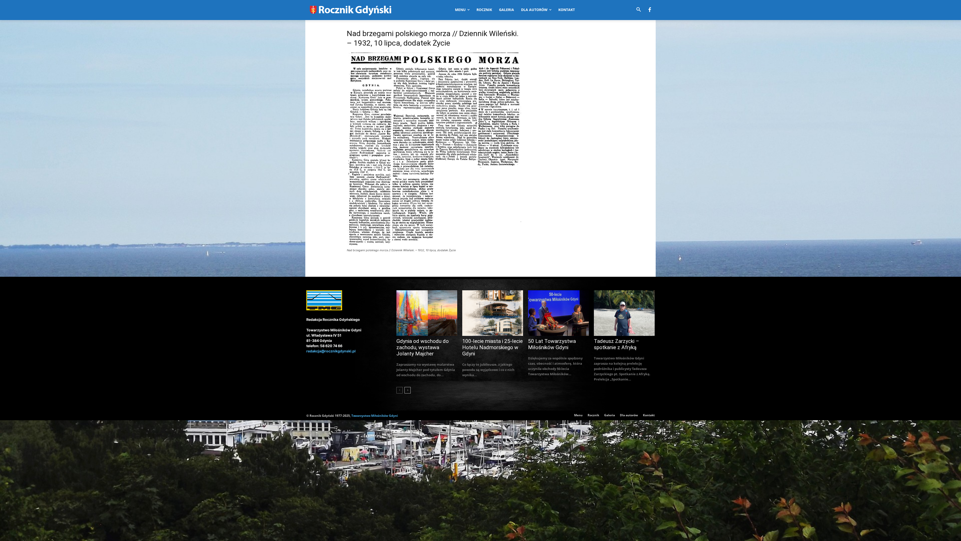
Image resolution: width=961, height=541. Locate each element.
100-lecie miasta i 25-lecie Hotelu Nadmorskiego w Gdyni (492, 347)
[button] (639, 10)
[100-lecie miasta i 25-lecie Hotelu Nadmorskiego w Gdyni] (492, 313)
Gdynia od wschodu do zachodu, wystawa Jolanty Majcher (422, 347)
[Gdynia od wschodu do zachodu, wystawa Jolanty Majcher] (426, 313)
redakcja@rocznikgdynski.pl (331, 351)
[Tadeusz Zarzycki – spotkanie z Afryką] (624, 313)
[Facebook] (650, 10)
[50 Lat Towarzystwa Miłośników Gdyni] (558, 313)
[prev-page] (399, 390)
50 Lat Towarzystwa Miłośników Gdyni (552, 344)
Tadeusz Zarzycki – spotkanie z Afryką (616, 344)
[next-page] (407, 390)
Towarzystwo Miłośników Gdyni (374, 416)
